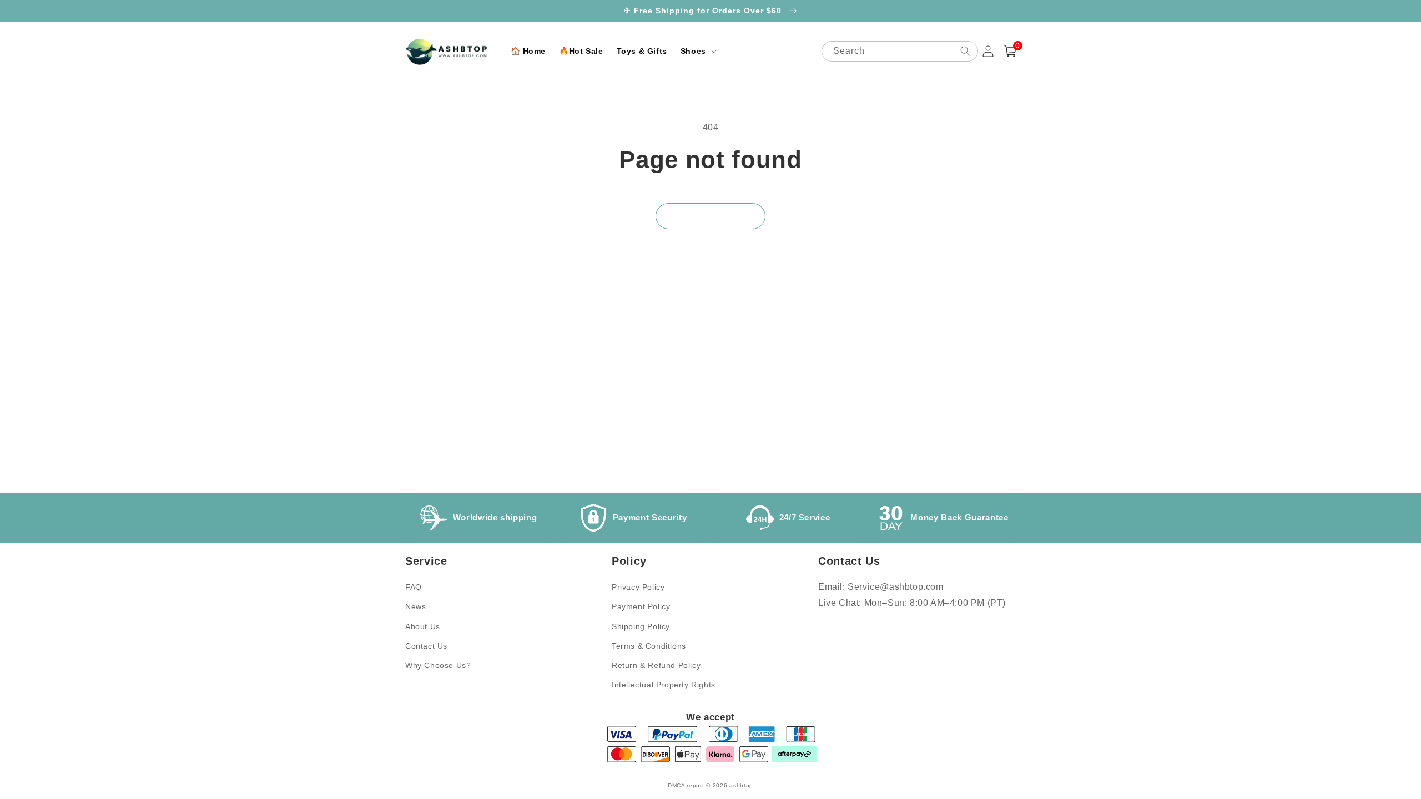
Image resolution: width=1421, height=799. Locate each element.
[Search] (965, 51)
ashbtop (741, 785)
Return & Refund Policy (656, 665)
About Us (422, 626)
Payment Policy (641, 606)
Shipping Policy (641, 626)
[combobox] (899, 51)
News (415, 606)
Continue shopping (710, 216)
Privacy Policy (638, 587)
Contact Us (426, 645)
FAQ (413, 587)
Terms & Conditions (649, 645)
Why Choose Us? (438, 665)
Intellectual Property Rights (663, 684)
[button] (697, 51)
